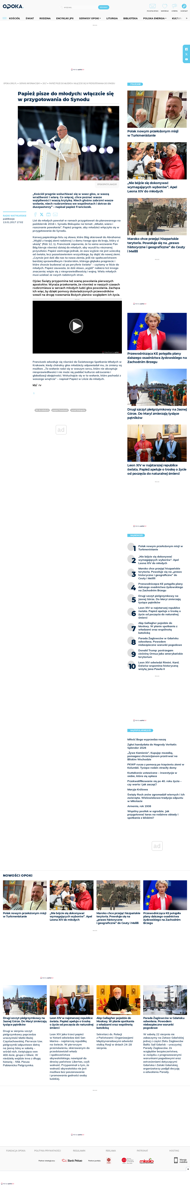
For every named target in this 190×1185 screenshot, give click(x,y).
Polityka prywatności (47, 1150)
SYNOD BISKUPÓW (78, 410)
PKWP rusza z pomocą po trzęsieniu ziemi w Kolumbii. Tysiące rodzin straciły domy (155, 766)
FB (36, 215)
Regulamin (79, 1150)
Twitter (42, 215)
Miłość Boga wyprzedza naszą (146, 739)
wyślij (55, 215)
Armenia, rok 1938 (139, 806)
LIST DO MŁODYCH (42, 410)
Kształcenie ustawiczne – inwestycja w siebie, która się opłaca (152, 774)
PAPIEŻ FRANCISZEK (60, 410)
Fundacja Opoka (15, 1150)
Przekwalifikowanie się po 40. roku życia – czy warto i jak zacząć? (154, 782)
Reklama (111, 1150)
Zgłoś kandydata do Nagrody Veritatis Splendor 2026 (151, 746)
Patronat (142, 1150)
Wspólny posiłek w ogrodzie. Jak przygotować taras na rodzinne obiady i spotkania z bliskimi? (152, 814)
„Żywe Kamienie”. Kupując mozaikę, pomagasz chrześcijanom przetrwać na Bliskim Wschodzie (152, 756)
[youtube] (186, 59)
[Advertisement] (95, 47)
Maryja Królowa (137, 789)
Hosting (174, 1150)
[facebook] (186, 49)
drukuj (49, 215)
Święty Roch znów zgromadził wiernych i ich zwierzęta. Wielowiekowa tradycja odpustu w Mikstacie (156, 798)
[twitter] (186, 54)
